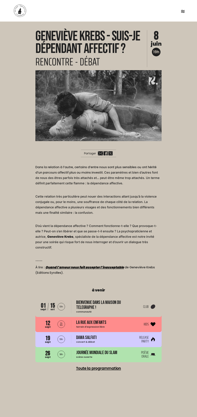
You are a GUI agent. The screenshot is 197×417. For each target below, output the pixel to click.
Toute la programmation (98, 368)
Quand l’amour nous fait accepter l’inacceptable (84, 267)
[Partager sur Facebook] (105, 153)
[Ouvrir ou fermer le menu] (183, 11)
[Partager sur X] (110, 153)
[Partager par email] (100, 153)
